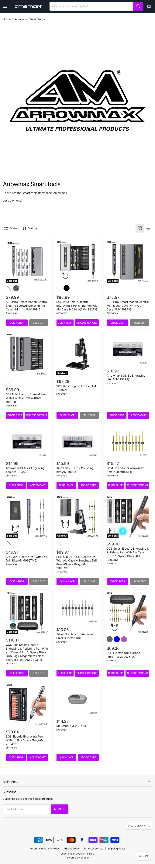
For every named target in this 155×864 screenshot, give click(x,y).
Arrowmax (11, 313)
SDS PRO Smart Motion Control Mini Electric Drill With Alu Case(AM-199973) (128, 305)
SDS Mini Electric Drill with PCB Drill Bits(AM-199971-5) (27, 558)
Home (7, 19)
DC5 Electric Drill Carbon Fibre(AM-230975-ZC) (123, 654)
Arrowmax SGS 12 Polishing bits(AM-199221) (75, 470)
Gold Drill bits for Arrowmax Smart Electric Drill (125, 470)
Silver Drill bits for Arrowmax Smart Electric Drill (75, 636)
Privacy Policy (72, 848)
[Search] (138, 6)
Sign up (59, 809)
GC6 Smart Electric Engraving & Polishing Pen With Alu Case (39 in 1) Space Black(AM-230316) (128, 554)
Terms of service (93, 848)
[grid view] (140, 228)
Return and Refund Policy (45, 848)
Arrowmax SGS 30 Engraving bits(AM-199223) (126, 377)
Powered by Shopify (77, 857)
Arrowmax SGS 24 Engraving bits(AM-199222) (25, 470)
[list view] (148, 228)
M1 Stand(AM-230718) (71, 726)
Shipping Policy (116, 848)
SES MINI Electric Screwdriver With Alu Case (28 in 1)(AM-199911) (26, 397)
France (137, 826)
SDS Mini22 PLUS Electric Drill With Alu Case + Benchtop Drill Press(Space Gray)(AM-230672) (77, 562)
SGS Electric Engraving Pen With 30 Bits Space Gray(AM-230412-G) (25, 740)
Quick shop (17, 322)
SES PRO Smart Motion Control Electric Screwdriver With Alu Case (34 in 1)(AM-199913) (27, 305)
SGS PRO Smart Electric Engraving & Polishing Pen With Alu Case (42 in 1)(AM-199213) (77, 305)
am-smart (61, 393)
